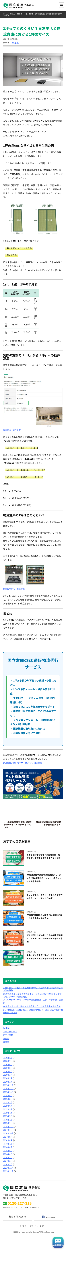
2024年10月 (8, 1133)
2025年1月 (7, 1123)
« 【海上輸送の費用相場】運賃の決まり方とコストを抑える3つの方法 (18, 824)
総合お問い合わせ (17, 1216)
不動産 (6, 1038)
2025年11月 (8, 1088)
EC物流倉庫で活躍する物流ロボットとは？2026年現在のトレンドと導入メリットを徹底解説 (32, 995)
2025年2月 (7, 1119)
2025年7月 (7, 1102)
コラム (12, 14)
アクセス (23, 1226)
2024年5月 (7, 1150)
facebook (50, 1216)
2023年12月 (8, 1167)
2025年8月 (7, 1099)
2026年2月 (7, 1078)
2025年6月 (7, 1105)
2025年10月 (8, 1092)
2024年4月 (7, 1154)
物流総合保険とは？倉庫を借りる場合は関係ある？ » (49, 823)
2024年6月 (7, 1147)
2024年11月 (8, 1130)
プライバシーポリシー (37, 1226)
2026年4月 (7, 1071)
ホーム (5, 14)
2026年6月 (7, 1064)
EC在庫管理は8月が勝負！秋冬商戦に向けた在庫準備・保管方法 (31, 1006)
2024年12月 (8, 1126)
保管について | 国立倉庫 (14, 588)
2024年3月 (7, 1157)
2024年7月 (7, 1143)
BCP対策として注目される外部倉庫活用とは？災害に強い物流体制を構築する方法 (33, 1011)
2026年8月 (7, 1057)
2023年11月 (8, 1171)
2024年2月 (7, 1161)
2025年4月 (7, 1112)
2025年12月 (8, 1085)
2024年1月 (7, 1164)
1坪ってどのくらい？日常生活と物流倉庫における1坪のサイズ (32, 14)
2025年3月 (7, 1116)
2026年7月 (7, 1061)
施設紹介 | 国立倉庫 (12, 430)
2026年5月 (7, 1068)
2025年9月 (7, 1095)
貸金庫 (6, 1042)
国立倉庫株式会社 (18, 5)
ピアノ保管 (8, 1035)
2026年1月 (7, 1081)
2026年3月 (7, 1074)
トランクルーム (10, 1031)
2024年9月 (7, 1136)
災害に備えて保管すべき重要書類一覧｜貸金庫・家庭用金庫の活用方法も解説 (33, 989)
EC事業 (19, 14)
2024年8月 (7, 1140)
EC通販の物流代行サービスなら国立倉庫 (22, 762)
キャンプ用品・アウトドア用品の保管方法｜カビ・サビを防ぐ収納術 (33, 1001)
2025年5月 (7, 1109)
